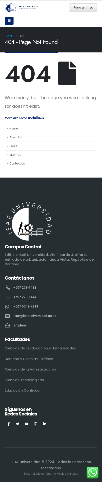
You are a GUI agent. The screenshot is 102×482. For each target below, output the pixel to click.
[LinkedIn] (45, 424)
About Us (15, 137)
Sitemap (15, 155)
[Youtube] (27, 424)
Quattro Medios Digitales (62, 473)
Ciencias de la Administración (30, 369)
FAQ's (13, 146)
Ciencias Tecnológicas (24, 380)
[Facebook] (9, 424)
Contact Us (17, 163)
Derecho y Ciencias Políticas (29, 359)
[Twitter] (18, 424)
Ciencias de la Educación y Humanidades (40, 348)
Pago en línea (83, 7)
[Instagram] (36, 424)
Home (13, 128)
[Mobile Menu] (9, 21)
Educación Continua (22, 390)
